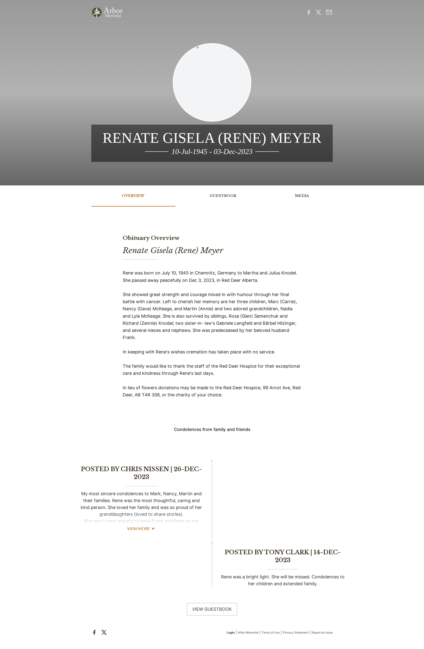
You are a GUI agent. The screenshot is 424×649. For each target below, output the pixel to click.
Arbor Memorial (248, 632)
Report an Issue (322, 632)
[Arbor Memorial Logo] (107, 12)
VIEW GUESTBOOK (212, 609)
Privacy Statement (295, 632)
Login (231, 632)
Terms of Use (271, 632)
